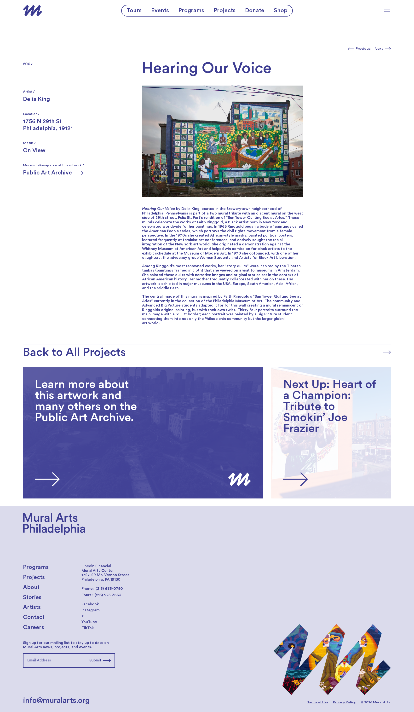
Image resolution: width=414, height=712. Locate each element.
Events (160, 10)
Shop (281, 10)
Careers (33, 627)
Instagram (90, 610)
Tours (134, 10)
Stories (32, 597)
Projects (225, 10)
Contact (34, 617)
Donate (254, 10)
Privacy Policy (344, 702)
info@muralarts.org (56, 700)
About (31, 587)
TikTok (87, 628)
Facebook (90, 604)
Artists (32, 607)
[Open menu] (387, 11)
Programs (191, 10)
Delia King (36, 99)
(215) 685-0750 (109, 588)
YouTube (89, 622)
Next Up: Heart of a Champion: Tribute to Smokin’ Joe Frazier (326, 369)
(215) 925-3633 (108, 595)
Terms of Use (317, 702)
